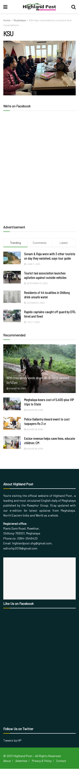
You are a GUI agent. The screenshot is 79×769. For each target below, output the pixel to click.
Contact (61, 761)
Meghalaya (20, 20)
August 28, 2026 (17, 388)
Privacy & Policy (42, 761)
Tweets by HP (12, 740)
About (7, 761)
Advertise (21, 761)
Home (7, 20)
